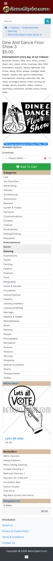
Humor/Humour (12, 294)
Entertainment (30, 27)
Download (8, 152)
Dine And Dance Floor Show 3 (24, 34)
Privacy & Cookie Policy (15, 531)
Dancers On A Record (16, 477)
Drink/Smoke (11, 229)
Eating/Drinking (12, 233)
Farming (8, 264)
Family (7, 259)
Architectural (11, 194)
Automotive (10, 198)
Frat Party (9, 490)
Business (8, 203)
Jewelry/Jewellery (13, 303)
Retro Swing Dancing (15, 464)
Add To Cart (28, 167)
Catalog (14, 27)
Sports (7, 369)
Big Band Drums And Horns (19, 495)
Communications (13, 216)
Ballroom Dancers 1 (14, 473)
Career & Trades (12, 207)
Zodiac (7, 377)
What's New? (11, 383)
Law (6, 177)
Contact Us (8, 542)
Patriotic (8, 329)
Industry (8, 299)
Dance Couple (11, 486)
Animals (8, 190)
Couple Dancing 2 (14, 468)
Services (8, 356)
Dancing (12, 31)
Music (7, 325)
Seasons (8, 351)
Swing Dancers (12, 460)
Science (8, 347)
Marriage (8, 312)
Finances (8, 273)
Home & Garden (12, 286)
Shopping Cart (12, 500)
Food (6, 277)
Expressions (10, 255)
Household (9, 290)
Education (9, 238)
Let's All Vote (14, 438)
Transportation (12, 373)
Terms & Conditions (13, 537)
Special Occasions (14, 364)
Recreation (9, 342)
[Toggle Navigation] (5, 3)
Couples (8, 220)
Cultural (8, 224)
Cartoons (9, 211)
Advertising (10, 185)
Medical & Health (13, 316)
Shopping (9, 360)
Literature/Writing (13, 307)
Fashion (8, 268)
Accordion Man (12, 482)
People (7, 334)
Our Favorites (11, 181)
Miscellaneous (11, 320)
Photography (11, 338)
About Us (7, 525)
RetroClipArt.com (37, 551)
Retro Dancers (11, 455)
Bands (7, 246)
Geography (10, 281)
